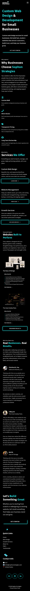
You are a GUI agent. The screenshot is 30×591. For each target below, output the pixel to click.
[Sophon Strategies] (9, 2)
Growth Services (8, 542)
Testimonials (6, 548)
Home (4, 537)
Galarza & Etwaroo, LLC (15, 369)
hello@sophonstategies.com (13, 565)
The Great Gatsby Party (15, 414)
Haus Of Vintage (13, 454)
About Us (5, 544)
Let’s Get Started (15, 50)
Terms (18, 588)
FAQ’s (4, 546)
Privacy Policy (13, 588)
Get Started (15, 521)
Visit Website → (8, 287)
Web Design (6, 539)
